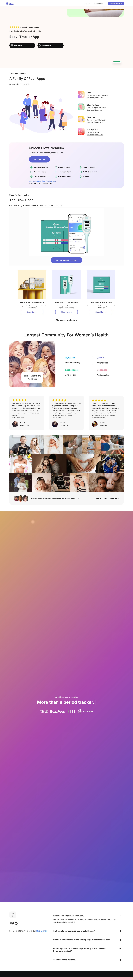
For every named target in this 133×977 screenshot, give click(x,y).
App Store (18, 45)
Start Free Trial (39, 159)
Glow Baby (91, 117)
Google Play (46, 45)
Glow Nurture (93, 105)
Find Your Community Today (107, 498)
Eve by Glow (92, 129)
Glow (89, 92)
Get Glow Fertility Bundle (66, 260)
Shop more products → (66, 320)
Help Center (41, 931)
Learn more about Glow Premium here (42, 181)
